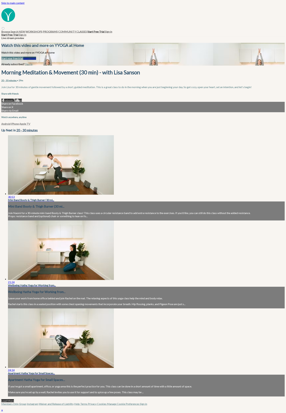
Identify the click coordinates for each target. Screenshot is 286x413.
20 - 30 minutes (9, 80)
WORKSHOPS (33, 31)
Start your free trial (12, 58)
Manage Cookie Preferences (123, 403)
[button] (3, 28)
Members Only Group (13, 403)
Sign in (108, 31)
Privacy (92, 403)
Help (77, 403)
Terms (84, 403)
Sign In (22, 34)
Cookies (102, 403)
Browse (6, 31)
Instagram (32, 403)
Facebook (7, 100)
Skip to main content (12, 2)
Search (15, 31)
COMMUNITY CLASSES (72, 31)
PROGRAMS (50, 31)
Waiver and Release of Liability (56, 403)
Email (19, 100)
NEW (22, 31)
